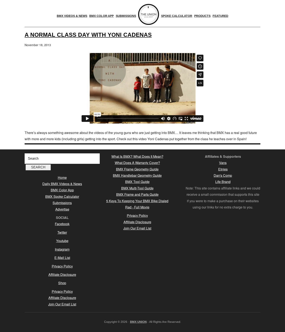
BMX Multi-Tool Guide (137, 188)
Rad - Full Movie (137, 207)
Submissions (62, 202)
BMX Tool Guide (137, 181)
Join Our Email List (62, 304)
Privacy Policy (62, 266)
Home (62, 177)
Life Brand (223, 181)
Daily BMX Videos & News (62, 183)
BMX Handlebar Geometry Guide (137, 175)
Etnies (223, 169)
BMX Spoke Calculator (62, 196)
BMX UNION (138, 321)
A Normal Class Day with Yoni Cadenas (88, 35)
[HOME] (148, 14)
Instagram (62, 249)
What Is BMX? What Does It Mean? (137, 156)
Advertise (62, 209)
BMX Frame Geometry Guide (137, 169)
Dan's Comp (223, 175)
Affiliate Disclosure (62, 274)
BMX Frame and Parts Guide (137, 194)
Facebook (62, 223)
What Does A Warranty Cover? (137, 162)
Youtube (62, 240)
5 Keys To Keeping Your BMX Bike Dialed (137, 200)
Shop (62, 282)
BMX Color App (62, 190)
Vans (223, 162)
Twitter (62, 232)
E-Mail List (62, 257)
